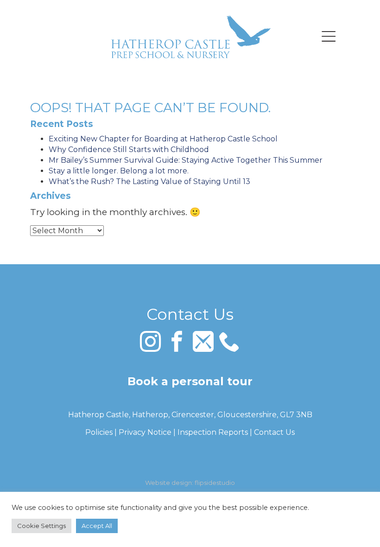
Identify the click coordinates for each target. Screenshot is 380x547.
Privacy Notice (145, 432)
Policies (99, 432)
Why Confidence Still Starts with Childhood (129, 149)
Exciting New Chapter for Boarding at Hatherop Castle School (163, 138)
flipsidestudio (215, 482)
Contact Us (274, 432)
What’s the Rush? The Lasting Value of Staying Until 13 (149, 181)
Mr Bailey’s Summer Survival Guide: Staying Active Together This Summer (186, 160)
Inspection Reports (212, 432)
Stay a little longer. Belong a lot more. (119, 170)
